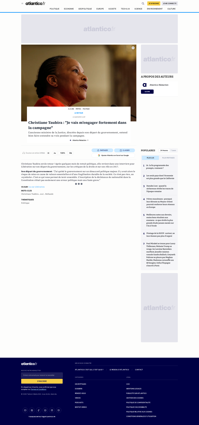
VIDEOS (77, 398)
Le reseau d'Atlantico (119, 370)
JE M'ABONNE (154, 3)
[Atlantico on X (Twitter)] (32, 410)
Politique (86, 109)
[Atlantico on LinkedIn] (45, 410)
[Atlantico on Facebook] (38, 410)
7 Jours (173, 150)
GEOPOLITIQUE (85, 9)
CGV (128, 384)
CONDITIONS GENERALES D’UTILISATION (141, 416)
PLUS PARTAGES (168, 158)
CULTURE (171, 9)
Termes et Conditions (38, 389)
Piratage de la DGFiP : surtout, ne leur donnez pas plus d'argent (160, 234)
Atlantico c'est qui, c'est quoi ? (89, 370)
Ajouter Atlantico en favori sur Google (115, 155)
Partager (104, 150)
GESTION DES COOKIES (134, 398)
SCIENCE (138, 9)
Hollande (49, 194)
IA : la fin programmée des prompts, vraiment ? (157, 166)
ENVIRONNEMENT (155, 9)
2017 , (42, 194)
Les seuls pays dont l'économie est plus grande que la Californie (160, 177)
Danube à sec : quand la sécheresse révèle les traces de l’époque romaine (159, 189)
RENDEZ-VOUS (80, 393)
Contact (139, 370)
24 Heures (164, 150)
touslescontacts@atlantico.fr (42, 417)
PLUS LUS (150, 158)
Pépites (78, 109)
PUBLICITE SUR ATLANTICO (136, 393)
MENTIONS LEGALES (133, 389)
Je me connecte (169, 3)
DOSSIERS (78, 389)
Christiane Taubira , (30, 194)
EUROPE (100, 9)
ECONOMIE (69, 9)
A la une (71, 109)
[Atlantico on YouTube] (58, 410)
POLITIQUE (54, 9)
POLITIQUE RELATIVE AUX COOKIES (139, 412)
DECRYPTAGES (80, 384)
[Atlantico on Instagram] (52, 410)
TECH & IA (125, 9)
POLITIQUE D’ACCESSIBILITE (136, 407)
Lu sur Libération (37, 187)
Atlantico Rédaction (79, 140)
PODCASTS (79, 402)
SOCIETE (112, 9)
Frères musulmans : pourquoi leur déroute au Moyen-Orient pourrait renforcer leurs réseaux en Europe (160, 203)
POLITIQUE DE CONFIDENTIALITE (138, 402)
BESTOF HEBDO (81, 407)
